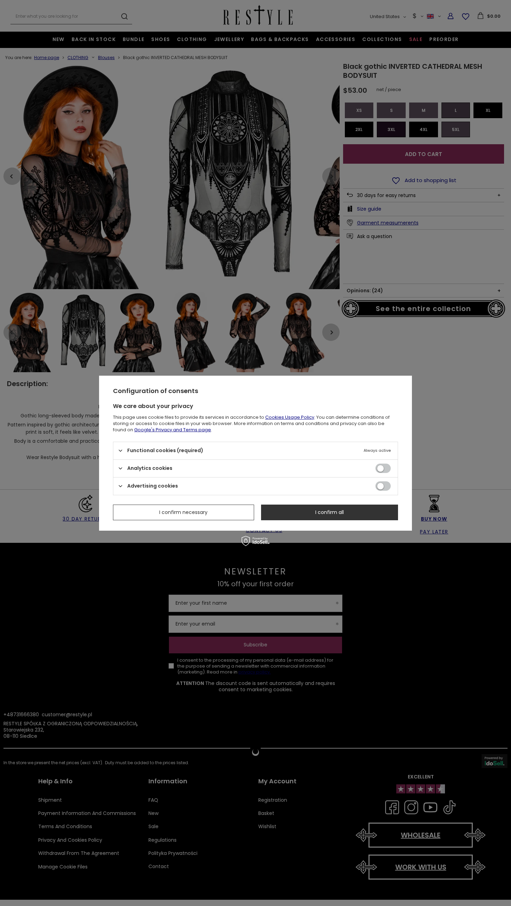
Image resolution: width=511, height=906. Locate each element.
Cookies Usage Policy (289, 417)
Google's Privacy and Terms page (172, 429)
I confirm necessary (183, 512)
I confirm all (329, 512)
